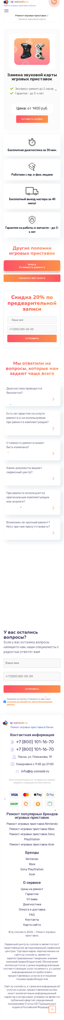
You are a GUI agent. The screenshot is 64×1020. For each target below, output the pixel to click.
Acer (32, 874)
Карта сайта (32, 924)
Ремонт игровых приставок (30, 15)
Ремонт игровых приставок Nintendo (32, 824)
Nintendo (32, 859)
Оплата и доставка (32, 909)
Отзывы (32, 899)
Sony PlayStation (32, 869)
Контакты (32, 919)
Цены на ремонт (32, 889)
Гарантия (32, 894)
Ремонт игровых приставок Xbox (32, 829)
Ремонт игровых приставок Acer (32, 844)
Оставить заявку (32, 119)
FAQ (32, 914)
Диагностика (32, 904)
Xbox (32, 864)
